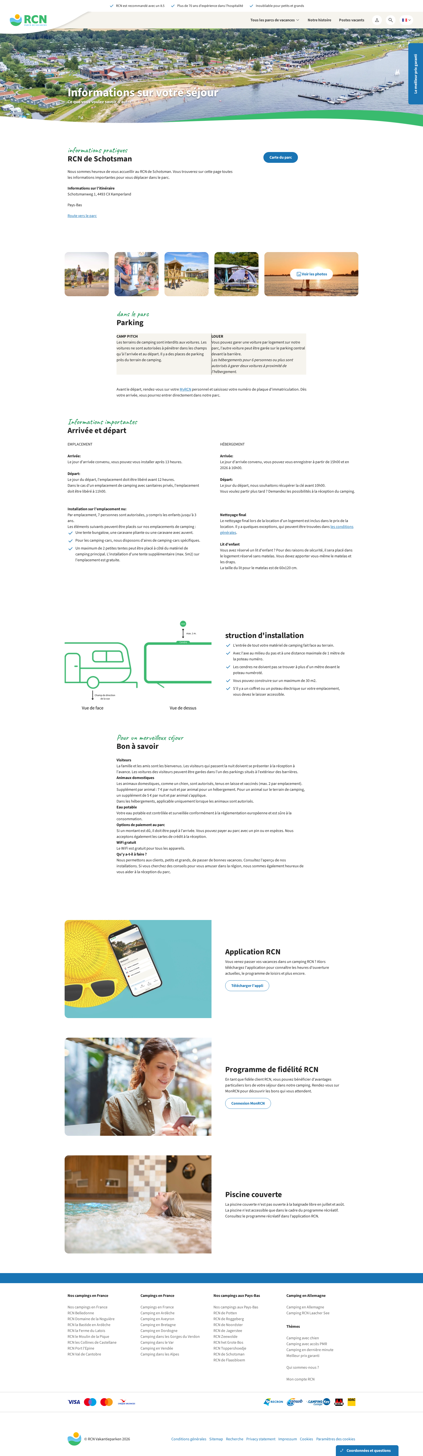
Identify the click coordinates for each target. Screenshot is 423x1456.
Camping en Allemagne (305, 1307)
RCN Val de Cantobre (84, 1354)
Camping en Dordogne (159, 1330)
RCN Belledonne (81, 1313)
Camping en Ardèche (158, 1313)
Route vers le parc (82, 215)
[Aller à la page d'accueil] (28, 20)
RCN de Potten (225, 1313)
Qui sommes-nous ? (302, 1367)
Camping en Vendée (157, 1348)
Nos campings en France (87, 1307)
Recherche (234, 1439)
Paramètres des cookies (335, 1439)
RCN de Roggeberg (228, 1319)
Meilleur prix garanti (302, 1355)
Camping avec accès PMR (306, 1344)
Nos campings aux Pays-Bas (235, 1307)
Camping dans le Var (157, 1342)
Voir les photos (314, 274)
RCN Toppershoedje (229, 1348)
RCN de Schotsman (229, 1354)
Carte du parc (281, 157)
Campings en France (157, 1307)
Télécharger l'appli (247, 985)
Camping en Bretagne (158, 1325)
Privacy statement (260, 1439)
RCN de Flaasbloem (229, 1360)
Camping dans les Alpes (160, 1354)
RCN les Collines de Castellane (92, 1342)
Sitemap (216, 1439)
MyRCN (185, 389)
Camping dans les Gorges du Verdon (170, 1336)
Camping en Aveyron (157, 1319)
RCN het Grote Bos (228, 1342)
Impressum (287, 1439)
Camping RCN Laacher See (307, 1313)
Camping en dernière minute (309, 1350)
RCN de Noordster (228, 1325)
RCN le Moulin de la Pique (88, 1336)
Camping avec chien (302, 1338)
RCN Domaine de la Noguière (91, 1319)
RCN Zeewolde (225, 1336)
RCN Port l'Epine (81, 1348)
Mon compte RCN (300, 1379)
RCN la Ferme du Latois (86, 1330)
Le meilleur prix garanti (415, 74)
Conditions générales (188, 1439)
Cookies (306, 1439)
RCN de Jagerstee (227, 1330)
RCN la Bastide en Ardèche (89, 1325)
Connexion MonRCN (248, 1103)
